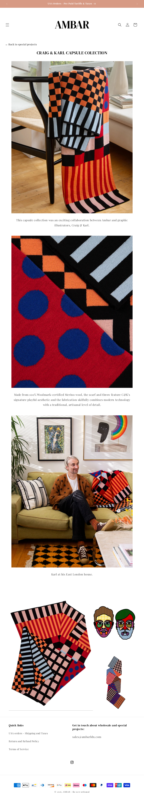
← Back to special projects (21, 44)
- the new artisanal (80, 791)
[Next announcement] (137, 4)
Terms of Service (19, 749)
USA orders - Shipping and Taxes (28, 733)
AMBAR (66, 791)
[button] (7, 25)
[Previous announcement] (7, 4)
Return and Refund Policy (24, 741)
